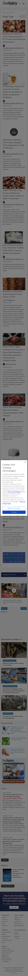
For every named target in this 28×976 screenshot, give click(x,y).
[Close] (25, 462)
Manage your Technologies (14, 508)
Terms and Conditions (14, 492)
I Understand (14, 512)
